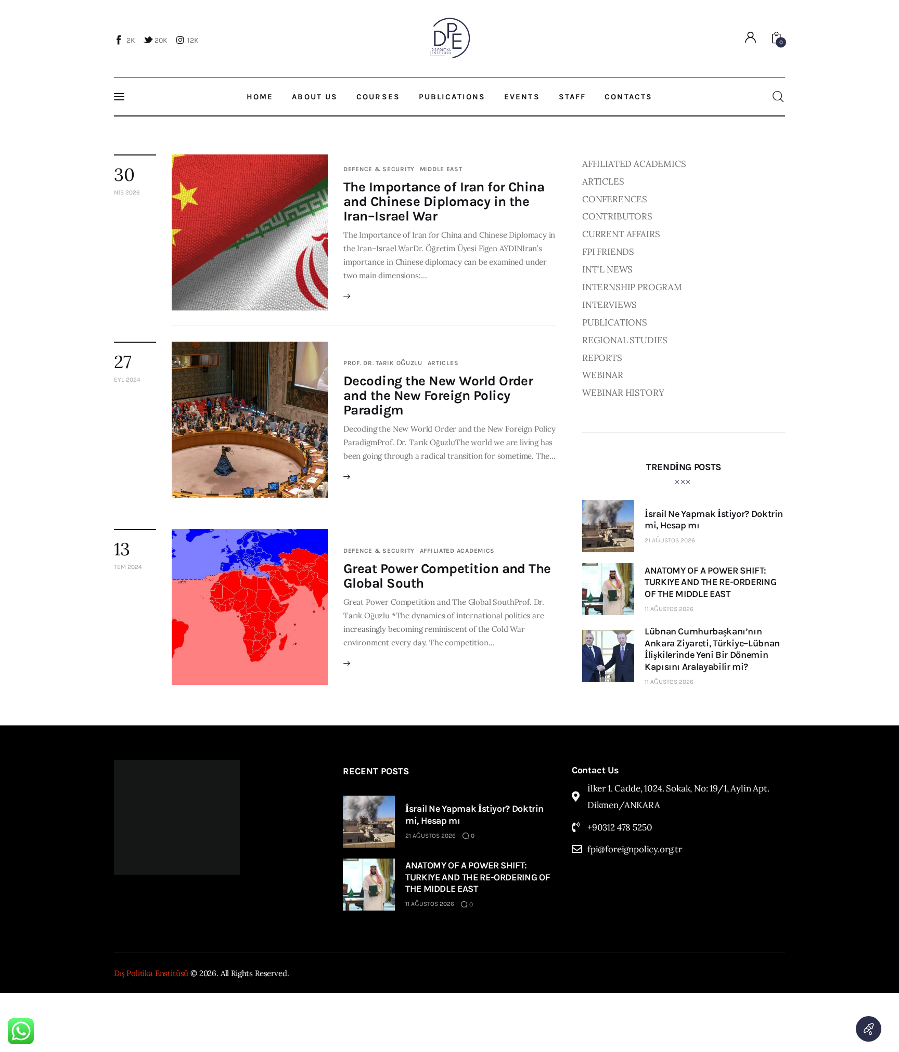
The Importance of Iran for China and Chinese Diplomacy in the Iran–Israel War (443, 201)
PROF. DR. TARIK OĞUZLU (382, 363)
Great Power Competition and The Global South (447, 576)
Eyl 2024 (127, 379)
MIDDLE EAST (441, 169)
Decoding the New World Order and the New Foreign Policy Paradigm (438, 395)
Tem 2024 (128, 566)
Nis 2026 (127, 192)
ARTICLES (443, 363)
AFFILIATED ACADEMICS (457, 550)
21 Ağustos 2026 (670, 540)
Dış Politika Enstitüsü (151, 973)
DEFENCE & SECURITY (379, 169)
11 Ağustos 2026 (669, 609)
